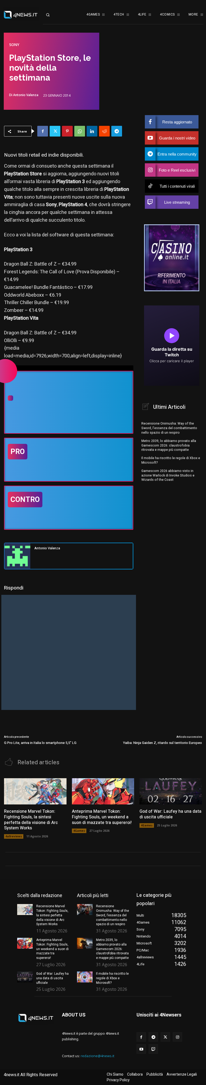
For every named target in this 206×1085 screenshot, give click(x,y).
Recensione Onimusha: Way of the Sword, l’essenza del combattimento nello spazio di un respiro (169, 428)
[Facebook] (42, 131)
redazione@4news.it (97, 1055)
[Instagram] (177, 1037)
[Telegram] (116, 131)
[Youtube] (141, 1049)
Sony (14, 45)
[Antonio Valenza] (17, 556)
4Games (79, 831)
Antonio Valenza (25, 95)
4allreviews (13, 836)
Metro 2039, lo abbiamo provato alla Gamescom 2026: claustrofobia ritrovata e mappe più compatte (168, 445)
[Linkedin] (92, 131)
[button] (51, 14)
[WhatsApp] (79, 131)
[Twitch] (153, 1049)
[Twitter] (55, 131)
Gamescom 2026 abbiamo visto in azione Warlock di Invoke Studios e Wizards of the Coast (167, 475)
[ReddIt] (104, 131)
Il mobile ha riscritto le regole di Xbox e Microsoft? (170, 460)
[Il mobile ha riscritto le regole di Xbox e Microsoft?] (85, 976)
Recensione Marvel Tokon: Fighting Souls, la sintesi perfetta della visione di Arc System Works (31, 819)
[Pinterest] (67, 131)
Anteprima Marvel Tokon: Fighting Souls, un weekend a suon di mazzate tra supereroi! (102, 817)
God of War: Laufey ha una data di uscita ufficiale (170, 814)
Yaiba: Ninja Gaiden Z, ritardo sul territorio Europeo (162, 742)
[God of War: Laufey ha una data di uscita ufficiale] (170, 791)
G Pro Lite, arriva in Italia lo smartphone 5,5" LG (40, 742)
